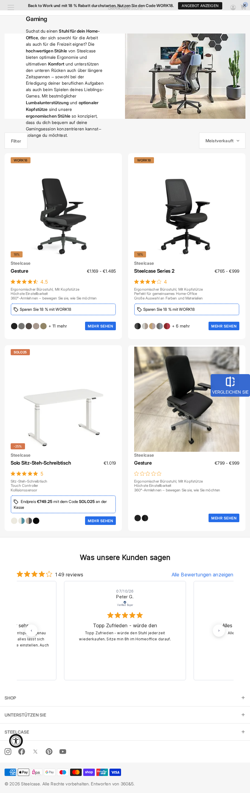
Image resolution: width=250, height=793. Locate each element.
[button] (31, 631)
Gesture (19, 270)
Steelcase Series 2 (154, 270)
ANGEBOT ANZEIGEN (200, 5)
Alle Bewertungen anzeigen (203, 575)
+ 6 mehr (181, 325)
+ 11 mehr (57, 325)
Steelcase (20, 263)
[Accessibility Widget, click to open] (16, 741)
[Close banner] (244, 5)
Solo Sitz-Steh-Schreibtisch (41, 462)
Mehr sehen (100, 326)
